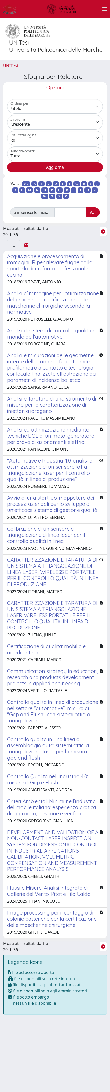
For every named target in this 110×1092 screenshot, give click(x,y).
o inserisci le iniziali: (32, 212)
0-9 (26, 184)
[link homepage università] (61, 9)
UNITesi (10, 65)
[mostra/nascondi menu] (104, 9)
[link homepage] (11, 9)
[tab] (13, 245)
